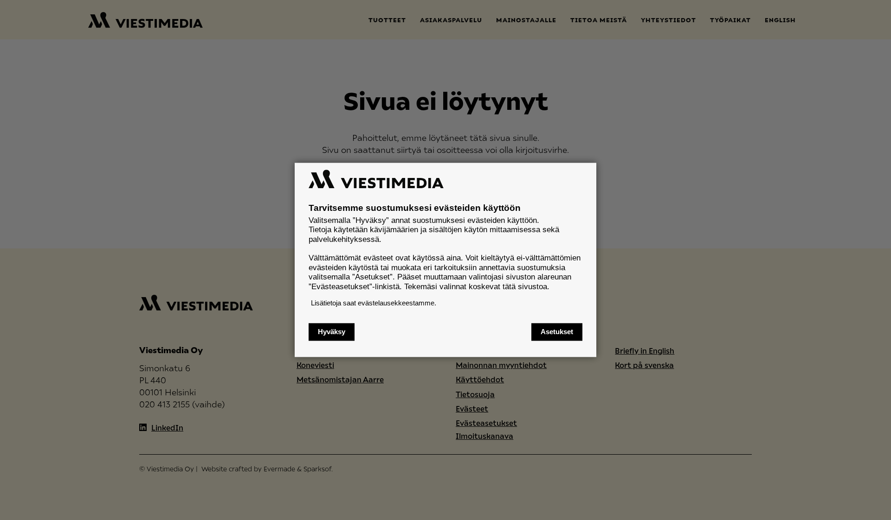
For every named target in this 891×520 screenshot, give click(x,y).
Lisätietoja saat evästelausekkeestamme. (373, 303)
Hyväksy (331, 332)
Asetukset (557, 332)
